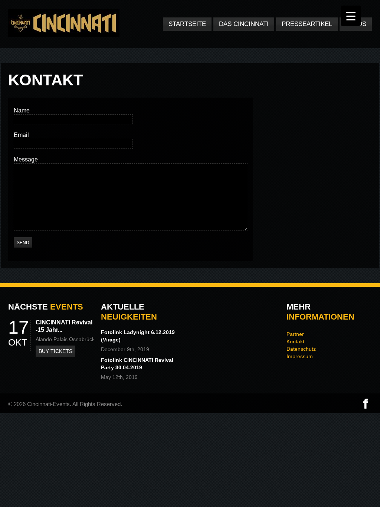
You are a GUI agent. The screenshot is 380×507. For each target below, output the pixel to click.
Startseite (187, 23)
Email (21, 135)
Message (26, 159)
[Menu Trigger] (351, 16)
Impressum (299, 356)
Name (22, 110)
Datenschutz (301, 349)
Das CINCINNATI (244, 23)
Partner (295, 334)
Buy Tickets (55, 351)
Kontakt (295, 341)
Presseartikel (307, 23)
